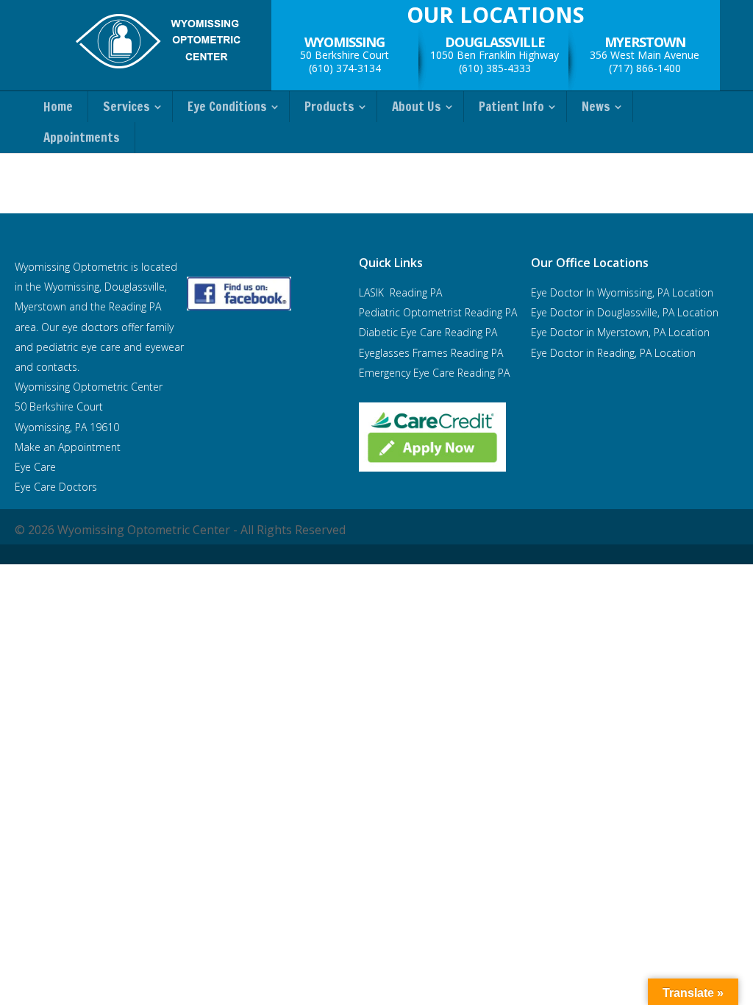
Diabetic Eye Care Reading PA (428, 332)
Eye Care (37, 467)
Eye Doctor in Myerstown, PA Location (620, 332)
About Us (416, 107)
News (596, 107)
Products (329, 107)
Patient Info (511, 107)
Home (58, 107)
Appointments (81, 137)
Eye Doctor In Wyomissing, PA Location (622, 292)
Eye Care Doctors (56, 487)
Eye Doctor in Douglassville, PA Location (624, 312)
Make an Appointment (68, 447)
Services (126, 107)
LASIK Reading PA (400, 292)
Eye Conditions (227, 107)
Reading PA (438, 312)
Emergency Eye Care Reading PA (436, 373)
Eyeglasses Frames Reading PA (431, 353)
